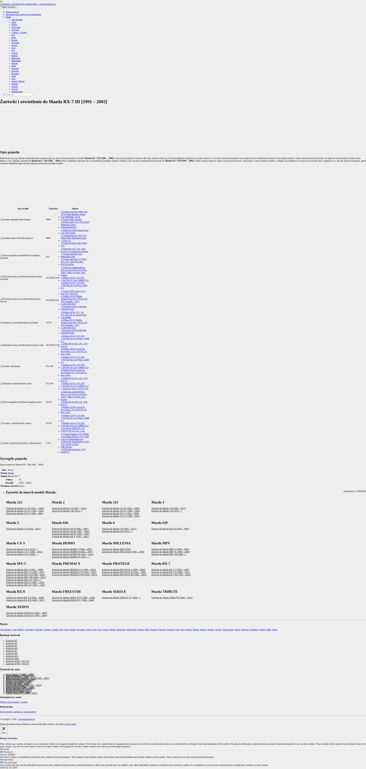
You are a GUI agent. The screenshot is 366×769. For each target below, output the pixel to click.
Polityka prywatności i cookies (14, 702)
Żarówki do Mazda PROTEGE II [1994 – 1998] (124, 572)
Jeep (13, 48)
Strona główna (12, 12)
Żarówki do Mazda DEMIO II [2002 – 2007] (72, 552)
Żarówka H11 (12, 656)
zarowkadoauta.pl (26, 719)
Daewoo (245, 629)
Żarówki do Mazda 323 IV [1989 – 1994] (121, 511)
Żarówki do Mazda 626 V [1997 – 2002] (70, 536)
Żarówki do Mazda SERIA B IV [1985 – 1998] (73, 597)
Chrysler (15, 30)
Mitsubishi (16, 61)
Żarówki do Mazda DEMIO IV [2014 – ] (70, 557)
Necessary (8, 752)
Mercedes (15, 58)
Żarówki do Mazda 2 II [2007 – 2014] (69, 508)
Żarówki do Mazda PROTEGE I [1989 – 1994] (123, 569)
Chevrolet (15, 27)
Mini (268, 629)
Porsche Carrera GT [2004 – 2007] (21, 693)
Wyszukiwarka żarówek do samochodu (23, 14)
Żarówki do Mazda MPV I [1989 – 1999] (170, 549)
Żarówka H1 (11, 640)
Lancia (14, 53)
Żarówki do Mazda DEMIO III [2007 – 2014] (73, 554)
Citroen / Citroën (19, 32)
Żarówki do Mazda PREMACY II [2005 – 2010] (74, 572)
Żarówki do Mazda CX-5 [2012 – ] (22, 549)
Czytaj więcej (70, 724)
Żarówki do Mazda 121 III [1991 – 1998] (25, 508)
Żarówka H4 (11, 648)
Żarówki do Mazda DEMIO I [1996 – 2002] (72, 549)
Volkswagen (17, 91)
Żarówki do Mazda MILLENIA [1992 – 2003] (123, 552)
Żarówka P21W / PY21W (17, 661)
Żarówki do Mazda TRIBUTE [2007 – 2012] (172, 597)
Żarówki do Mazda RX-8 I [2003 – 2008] (25, 597)
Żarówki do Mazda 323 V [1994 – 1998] (120, 513)
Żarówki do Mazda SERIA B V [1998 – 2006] (73, 600)
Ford (13, 37)
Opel (13, 66)
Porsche (15, 71)
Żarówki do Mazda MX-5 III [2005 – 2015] (26, 577)
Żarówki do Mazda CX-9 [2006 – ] (22, 554)
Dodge (262, 629)
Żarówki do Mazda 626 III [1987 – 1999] (70, 531)
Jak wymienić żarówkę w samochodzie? (18, 712)
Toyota (14, 89)
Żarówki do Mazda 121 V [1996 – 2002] (24, 513)
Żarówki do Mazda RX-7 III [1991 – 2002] (171, 575)
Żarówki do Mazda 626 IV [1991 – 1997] (71, 534)
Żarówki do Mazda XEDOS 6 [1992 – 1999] (26, 613)
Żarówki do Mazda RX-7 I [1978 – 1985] (170, 569)
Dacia (237, 629)
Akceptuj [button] (59, 724)
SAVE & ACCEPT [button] (9, 767)
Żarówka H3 (11, 646)
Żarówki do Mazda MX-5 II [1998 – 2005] (25, 575)
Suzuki (14, 86)
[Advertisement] (86, 127)
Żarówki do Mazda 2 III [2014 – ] (67, 511)
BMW (14, 25)
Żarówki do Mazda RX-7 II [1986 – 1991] (170, 572)
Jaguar (14, 45)
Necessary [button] (4, 749)
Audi (13, 22)
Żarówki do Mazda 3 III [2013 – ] (166, 511)
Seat (13, 79)
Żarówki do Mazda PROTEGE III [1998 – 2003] (124, 575)
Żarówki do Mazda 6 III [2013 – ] (117, 531)
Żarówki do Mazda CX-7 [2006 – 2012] (24, 552)
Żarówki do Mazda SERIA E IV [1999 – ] (121, 597)
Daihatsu (254, 629)
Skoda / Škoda (18, 81)
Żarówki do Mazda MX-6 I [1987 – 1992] (25, 582)
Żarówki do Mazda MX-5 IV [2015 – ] (23, 580)
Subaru (14, 84)
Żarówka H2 (11, 643)
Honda (14, 40)
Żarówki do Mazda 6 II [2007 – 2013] (119, 529)
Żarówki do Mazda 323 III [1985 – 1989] (120, 508)
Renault (14, 73)
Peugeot (15, 68)
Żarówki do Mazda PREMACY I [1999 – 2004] (74, 569)
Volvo (274, 629)
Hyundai (15, 43)
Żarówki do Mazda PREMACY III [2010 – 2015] (74, 575)
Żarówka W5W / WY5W (17, 664)
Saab (13, 76)
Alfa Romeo (17, 19)
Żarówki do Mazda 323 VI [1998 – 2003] (121, 516)
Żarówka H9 (11, 653)
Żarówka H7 (11, 651)
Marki (8, 17)
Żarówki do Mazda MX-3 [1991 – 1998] (24, 569)
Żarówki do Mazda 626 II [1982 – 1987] (70, 529)
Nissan (14, 63)
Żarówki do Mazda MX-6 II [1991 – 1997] (25, 585)
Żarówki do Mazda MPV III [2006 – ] (168, 554)
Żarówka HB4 (12, 658)
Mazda (14, 55)
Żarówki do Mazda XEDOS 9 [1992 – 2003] (26, 615)
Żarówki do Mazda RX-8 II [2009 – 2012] (25, 600)
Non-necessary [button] (6, 759)
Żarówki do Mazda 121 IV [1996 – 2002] (25, 511)
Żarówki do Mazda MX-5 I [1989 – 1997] (25, 572)
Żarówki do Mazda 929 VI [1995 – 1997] (170, 529)
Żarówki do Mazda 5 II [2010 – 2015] (23, 529)
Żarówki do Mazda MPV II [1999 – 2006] (170, 552)
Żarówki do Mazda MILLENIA (116, 549)
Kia (13, 50)
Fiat (13, 35)
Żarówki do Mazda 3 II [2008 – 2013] (168, 508)
